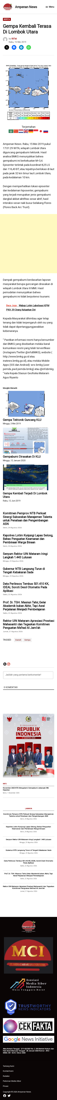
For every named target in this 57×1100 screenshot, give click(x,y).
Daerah (18, 640)
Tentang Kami (8, 1066)
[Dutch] (21, 130)
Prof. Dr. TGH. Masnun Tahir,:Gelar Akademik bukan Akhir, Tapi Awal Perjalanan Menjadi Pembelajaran (24, 606)
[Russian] (45, 130)
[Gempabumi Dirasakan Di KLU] (25, 441)
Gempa (27, 640)
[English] (26, 130)
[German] (30, 130)
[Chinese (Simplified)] (16, 130)
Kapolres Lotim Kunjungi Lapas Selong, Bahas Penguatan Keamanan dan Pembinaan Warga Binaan (28, 539)
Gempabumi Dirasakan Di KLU (22, 456)
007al (14, 38)
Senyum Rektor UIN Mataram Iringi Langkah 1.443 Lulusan (25, 555)
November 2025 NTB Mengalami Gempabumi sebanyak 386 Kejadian (26, 789)
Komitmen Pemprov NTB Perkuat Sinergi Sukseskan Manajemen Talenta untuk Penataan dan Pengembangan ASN (27, 518)
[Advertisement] (28, 243)
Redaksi (6, 1076)
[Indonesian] (35, 130)
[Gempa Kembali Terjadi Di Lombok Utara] (25, 477)
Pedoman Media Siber (12, 1081)
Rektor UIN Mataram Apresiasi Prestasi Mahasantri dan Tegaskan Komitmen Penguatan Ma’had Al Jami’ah (28, 624)
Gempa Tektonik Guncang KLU (22, 420)
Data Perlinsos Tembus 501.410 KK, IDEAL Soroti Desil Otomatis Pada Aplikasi (26, 587)
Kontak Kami (8, 1071)
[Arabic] (11, 130)
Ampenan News (26, 7)
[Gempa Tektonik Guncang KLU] (25, 404)
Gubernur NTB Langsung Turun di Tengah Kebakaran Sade (24, 570)
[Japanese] (40, 130)
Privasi (5, 1086)
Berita (7, 19)
